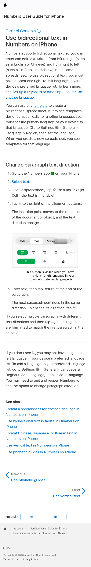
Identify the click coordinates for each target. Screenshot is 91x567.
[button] (23, 30)
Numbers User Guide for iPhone (34, 16)
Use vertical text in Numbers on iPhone (37, 445)
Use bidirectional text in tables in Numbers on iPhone (42, 424)
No (55, 516)
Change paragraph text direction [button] (42, 165)
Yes (31, 516)
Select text (20, 181)
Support (18, 528)
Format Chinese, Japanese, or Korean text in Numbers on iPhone (41, 436)
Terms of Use (10, 559)
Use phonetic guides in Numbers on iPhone (41, 452)
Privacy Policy (30, 559)
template (40, 105)
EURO (6, 548)
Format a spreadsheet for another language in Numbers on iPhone (42, 412)
